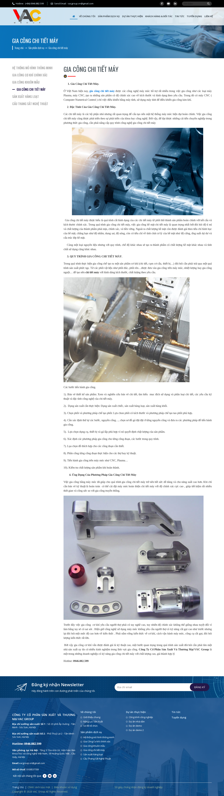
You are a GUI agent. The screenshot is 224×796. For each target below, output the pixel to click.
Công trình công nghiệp (141, 717)
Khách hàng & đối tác (158, 16)
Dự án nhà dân (137, 721)
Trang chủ (18, 787)
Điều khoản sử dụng (65, 787)
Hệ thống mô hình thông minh (32, 68)
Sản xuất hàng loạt (25, 96)
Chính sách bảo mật (39, 787)
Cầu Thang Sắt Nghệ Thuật (30, 103)
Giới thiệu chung (91, 717)
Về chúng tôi (87, 16)
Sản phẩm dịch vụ (109, 16)
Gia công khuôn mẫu (26, 82)
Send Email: (74, 3)
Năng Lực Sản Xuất (93, 721)
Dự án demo (135, 725)
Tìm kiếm (208, 3)
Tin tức (179, 16)
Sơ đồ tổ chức (90, 725)
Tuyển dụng (194, 16)
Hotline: (30, 3)
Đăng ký (199, 687)
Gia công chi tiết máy (31, 89)
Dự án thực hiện (132, 16)
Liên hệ (208, 16)
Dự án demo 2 (136, 730)
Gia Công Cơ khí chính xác (29, 75)
